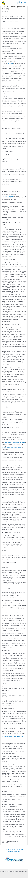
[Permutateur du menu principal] (25, 2)
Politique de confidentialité (14, 851)
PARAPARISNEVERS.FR (7, 196)
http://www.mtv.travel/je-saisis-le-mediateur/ (12, 736)
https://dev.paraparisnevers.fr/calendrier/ (15, 442)
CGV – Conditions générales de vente (14, 849)
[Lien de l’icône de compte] (21, 2)
